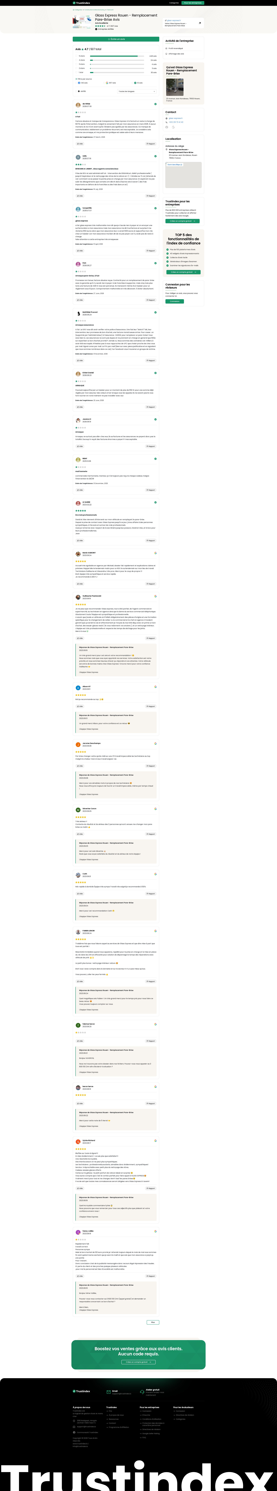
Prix (110, 1411)
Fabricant (110, 10)
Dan (84, 263)
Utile (81, 144)
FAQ (144, 1437)
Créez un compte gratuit (181, 221)
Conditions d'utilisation (151, 1419)
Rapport (151, 144)
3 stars (82, 64)
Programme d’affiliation (119, 1427)
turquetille (87, 208)
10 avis (140, 83)
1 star (81, 72)
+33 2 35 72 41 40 (176, 122)
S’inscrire (146, 1415)
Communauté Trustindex (87, 1432)
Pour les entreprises (192, 3)
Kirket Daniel (88, 373)
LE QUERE (86, 502)
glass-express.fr (176, 118)
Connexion (174, 301)
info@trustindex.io (80, 1446)
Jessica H (87, 419)
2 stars (82, 68)
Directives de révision (151, 1429)
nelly (85, 156)
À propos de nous (116, 1415)
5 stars (82, 56)
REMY (85, 458)
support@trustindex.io (121, 1393)
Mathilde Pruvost (90, 312)
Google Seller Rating (151, 1433)
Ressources (114, 1419)
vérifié (83, 91)
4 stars (82, 60)
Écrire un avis (118, 39)
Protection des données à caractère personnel (153, 1424)
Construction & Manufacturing (94, 10)
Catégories (174, 3)
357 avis (112, 83)
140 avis (84, 83)
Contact (112, 1423)
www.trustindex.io (80, 1443)
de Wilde (86, 104)
